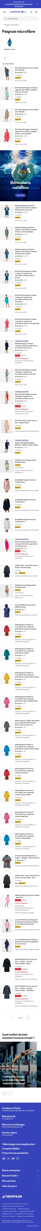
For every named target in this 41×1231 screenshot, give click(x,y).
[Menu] (4, 11)
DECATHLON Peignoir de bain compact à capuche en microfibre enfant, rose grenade (27, 321)
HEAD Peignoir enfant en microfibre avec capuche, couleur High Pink (25, 814)
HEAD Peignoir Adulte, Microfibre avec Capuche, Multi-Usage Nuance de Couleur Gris (27, 723)
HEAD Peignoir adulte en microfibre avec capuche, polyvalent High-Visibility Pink (26, 699)
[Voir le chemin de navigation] (3, 25)
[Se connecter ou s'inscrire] (31, 11)
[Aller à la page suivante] (28, 1017)
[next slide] (10, 1093)
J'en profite (20, 195)
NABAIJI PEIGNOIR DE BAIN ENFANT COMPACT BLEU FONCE (26, 444)
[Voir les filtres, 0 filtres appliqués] (5, 58)
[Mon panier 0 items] (36, 11)
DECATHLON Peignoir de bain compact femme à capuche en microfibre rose (26, 544)
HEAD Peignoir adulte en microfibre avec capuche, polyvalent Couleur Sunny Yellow (27, 675)
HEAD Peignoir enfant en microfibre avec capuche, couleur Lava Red (25, 771)
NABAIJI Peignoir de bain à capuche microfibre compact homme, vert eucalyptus (26, 230)
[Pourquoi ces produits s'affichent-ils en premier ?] (3, 64)
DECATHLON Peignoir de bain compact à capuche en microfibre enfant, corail (26, 396)
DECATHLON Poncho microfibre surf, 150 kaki (27, 111)
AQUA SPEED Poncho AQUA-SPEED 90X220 (25, 606)
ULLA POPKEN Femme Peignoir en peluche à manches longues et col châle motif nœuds (27, 922)
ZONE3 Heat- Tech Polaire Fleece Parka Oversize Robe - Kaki (27, 876)
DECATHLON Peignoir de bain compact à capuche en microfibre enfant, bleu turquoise (26, 298)
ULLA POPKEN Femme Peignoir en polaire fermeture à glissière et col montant (27, 942)
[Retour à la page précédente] (12, 1017)
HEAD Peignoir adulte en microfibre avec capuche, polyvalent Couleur (25, 651)
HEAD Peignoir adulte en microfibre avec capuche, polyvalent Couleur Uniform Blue (27, 747)
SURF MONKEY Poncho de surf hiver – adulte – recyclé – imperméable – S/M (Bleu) (26, 988)
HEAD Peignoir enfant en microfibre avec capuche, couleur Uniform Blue (25, 836)
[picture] (7, 74)
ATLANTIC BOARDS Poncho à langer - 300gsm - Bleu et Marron (27, 857)
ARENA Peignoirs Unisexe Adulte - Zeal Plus (27, 896)
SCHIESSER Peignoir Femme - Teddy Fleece (26, 481)
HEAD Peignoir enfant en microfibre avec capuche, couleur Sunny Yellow (25, 792)
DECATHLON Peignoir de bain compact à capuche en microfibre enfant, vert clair (26, 372)
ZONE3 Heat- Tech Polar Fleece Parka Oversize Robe (26, 566)
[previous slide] (4, 1093)
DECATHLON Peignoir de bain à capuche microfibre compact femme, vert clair (26, 90)
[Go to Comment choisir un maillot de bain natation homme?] (32, 1083)
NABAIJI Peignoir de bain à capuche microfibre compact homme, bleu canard (26, 251)
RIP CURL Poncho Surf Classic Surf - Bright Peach (26, 422)
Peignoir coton (9, 49)
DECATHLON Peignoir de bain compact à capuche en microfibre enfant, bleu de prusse (26, 274)
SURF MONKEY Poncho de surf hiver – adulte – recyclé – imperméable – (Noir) (26, 961)
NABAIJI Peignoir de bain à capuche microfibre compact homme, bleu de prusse (26, 208)
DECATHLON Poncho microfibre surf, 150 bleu (27, 69)
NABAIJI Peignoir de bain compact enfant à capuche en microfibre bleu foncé (26, 346)
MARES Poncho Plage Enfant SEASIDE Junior (25, 461)
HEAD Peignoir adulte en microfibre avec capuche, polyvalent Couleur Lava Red (25, 627)
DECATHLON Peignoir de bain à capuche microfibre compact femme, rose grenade (26, 131)
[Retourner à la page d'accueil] (18, 12)
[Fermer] (37, 4)
